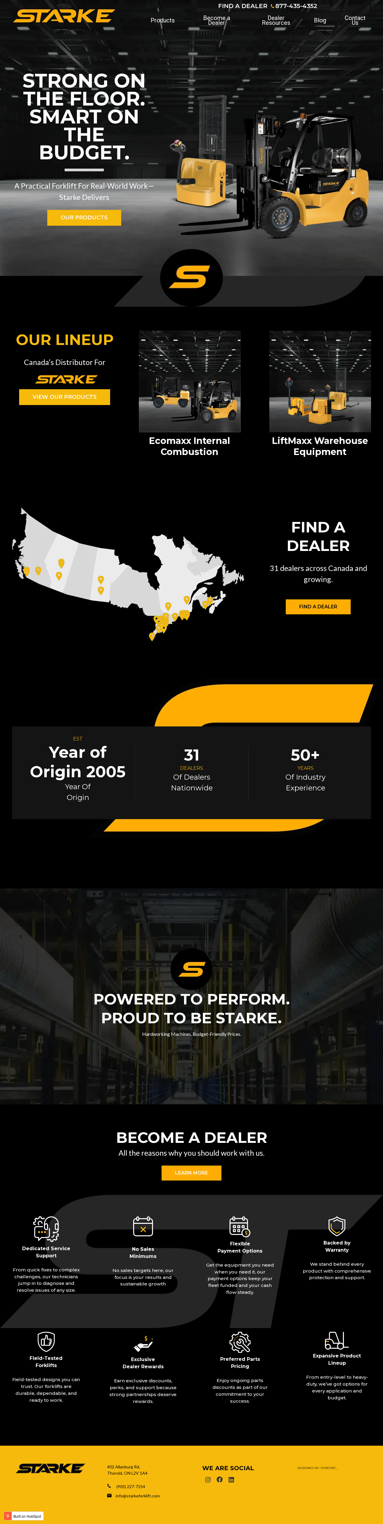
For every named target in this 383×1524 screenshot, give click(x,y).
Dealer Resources (276, 20)
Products (163, 20)
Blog (320, 20)
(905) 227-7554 (130, 1486)
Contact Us (355, 20)
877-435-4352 (296, 6)
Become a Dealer (216, 20)
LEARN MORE (191, 1173)
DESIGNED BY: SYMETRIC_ (317, 1468)
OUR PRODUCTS (84, 217)
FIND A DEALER (243, 6)
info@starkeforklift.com (138, 1495)
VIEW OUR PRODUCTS (65, 397)
